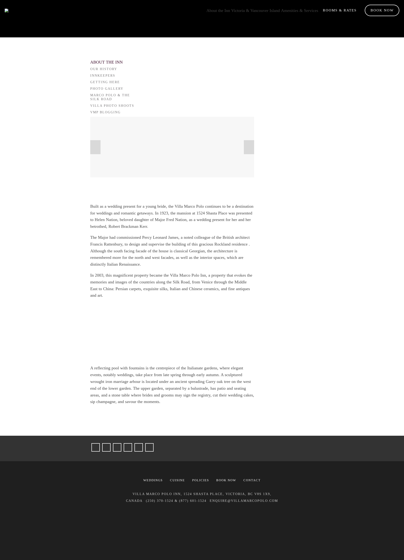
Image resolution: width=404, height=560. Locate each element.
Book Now (382, 10)
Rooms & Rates (340, 10)
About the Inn (218, 10)
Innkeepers (102, 75)
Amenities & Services (299, 10)
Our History (103, 69)
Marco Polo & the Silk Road (110, 97)
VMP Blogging (105, 112)
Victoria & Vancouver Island (255, 10)
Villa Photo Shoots (112, 105)
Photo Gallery (106, 88)
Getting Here (105, 82)
